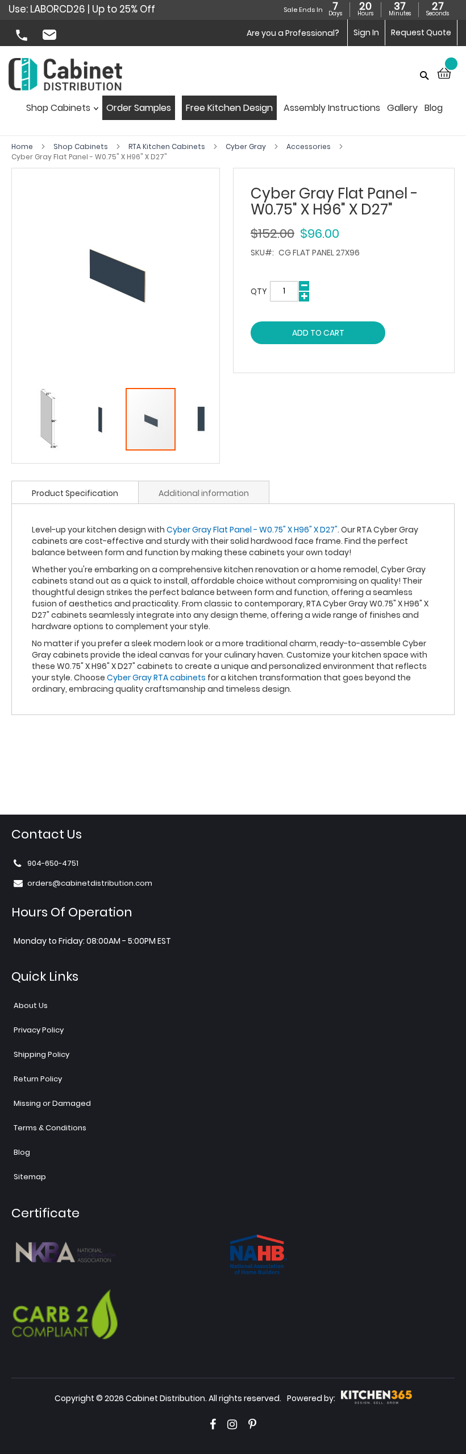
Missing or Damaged (52, 1103)
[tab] (75, 492)
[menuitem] (59, 111)
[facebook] (213, 1424)
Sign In (366, 32)
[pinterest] (252, 1424)
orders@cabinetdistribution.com (51, 36)
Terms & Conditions (50, 1127)
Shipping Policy (41, 1054)
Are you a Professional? (293, 33)
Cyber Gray (247, 146)
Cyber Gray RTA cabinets (156, 677)
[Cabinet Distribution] (65, 75)
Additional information (204, 493)
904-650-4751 (22, 36)
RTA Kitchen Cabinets (167, 146)
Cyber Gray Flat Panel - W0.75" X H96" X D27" (252, 529)
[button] (48, 419)
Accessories (309, 146)
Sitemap (30, 1176)
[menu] (233, 111)
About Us (31, 1005)
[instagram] (232, 1424)
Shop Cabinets (81, 146)
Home (23, 146)
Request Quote (421, 32)
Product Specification (75, 493)
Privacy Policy (39, 1030)
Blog (22, 1152)
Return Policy (38, 1078)
